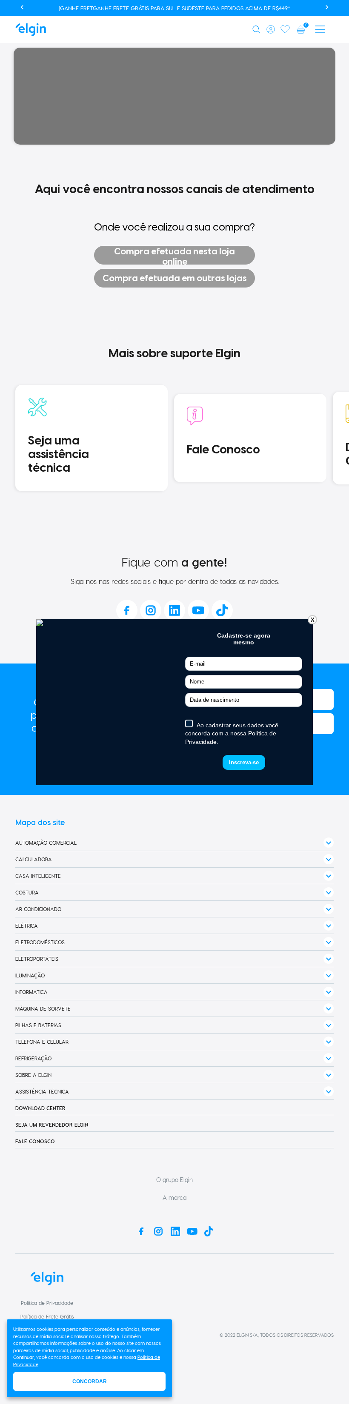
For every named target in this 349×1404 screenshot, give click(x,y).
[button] (257, 29)
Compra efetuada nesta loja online (174, 255)
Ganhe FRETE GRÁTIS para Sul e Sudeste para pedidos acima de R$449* (191, 8)
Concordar (89, 1381)
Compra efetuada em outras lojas (175, 278)
